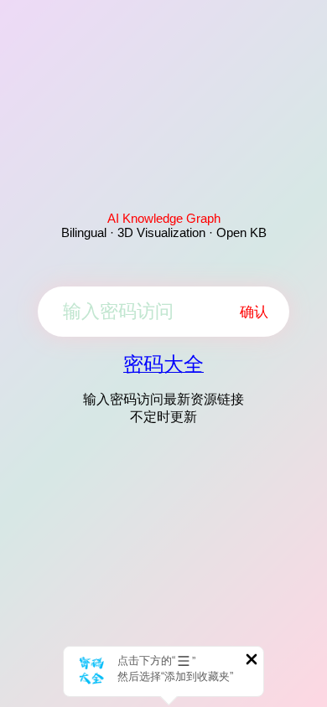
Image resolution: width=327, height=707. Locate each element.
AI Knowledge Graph (164, 218)
